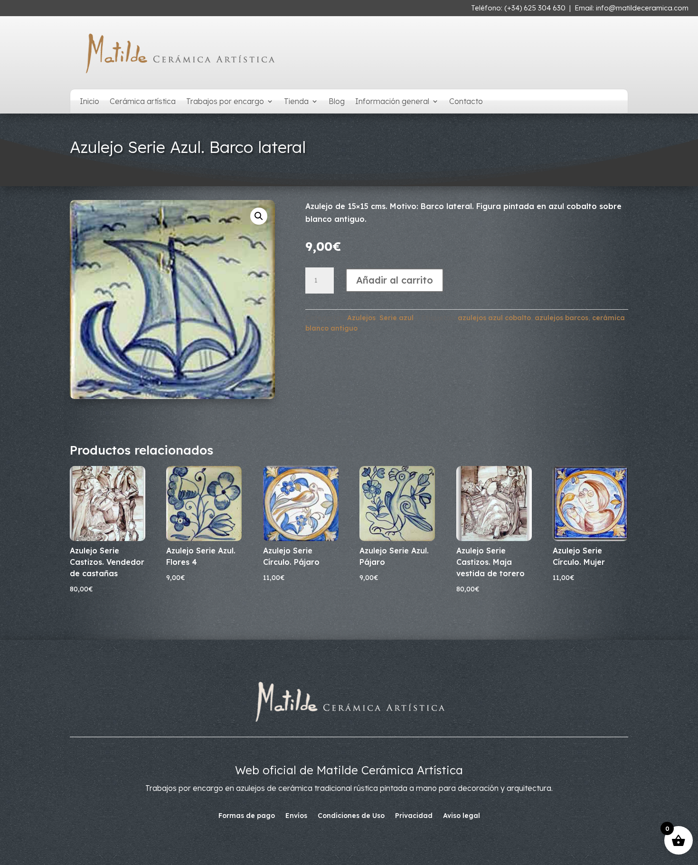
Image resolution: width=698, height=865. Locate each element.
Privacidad (414, 816)
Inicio (89, 102)
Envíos (296, 816)
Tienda (296, 102)
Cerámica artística (143, 102)
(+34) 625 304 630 (535, 7)
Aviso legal (461, 816)
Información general (392, 102)
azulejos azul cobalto (494, 318)
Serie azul (396, 318)
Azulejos (361, 318)
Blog (337, 102)
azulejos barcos (561, 318)
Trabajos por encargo (225, 102)
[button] (258, 216)
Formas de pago (246, 816)
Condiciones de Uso (351, 816)
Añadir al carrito (394, 280)
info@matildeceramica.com (642, 7)
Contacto (466, 102)
